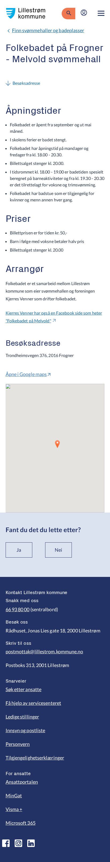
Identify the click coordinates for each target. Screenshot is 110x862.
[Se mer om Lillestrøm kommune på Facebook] (6, 843)
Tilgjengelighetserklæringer (35, 758)
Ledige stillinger (22, 717)
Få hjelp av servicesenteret (33, 703)
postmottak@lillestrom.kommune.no (44, 651)
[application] (55, 448)
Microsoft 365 (21, 823)
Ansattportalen (22, 782)
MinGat (14, 795)
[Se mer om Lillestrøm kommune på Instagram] (18, 843)
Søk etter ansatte (24, 689)
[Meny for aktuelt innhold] (101, 13)
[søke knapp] (68, 13)
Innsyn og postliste (25, 730)
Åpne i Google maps (26, 374)
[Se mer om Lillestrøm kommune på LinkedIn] (31, 843)
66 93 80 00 (18, 609)
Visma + (14, 809)
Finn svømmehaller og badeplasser (48, 30)
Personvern (18, 744)
